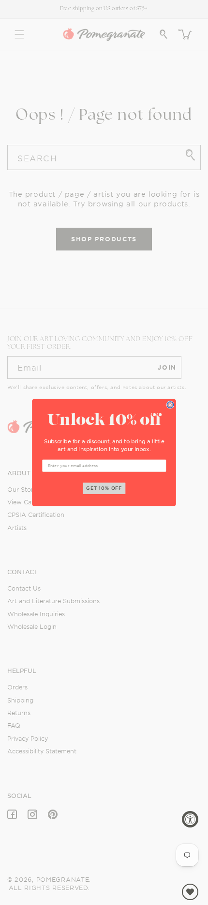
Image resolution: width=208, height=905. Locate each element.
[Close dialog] (170, 405)
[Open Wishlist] (190, 892)
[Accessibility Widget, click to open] (190, 819)
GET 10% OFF (104, 488)
